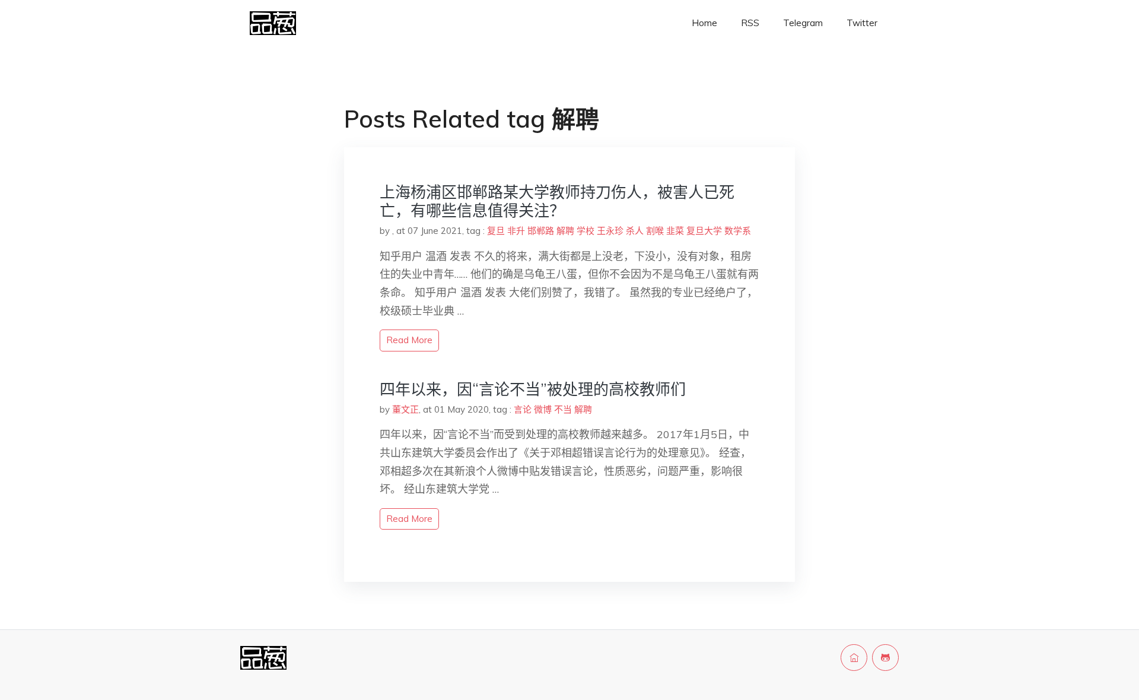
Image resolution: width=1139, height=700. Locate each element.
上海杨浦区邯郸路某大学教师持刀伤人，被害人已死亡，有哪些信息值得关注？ (557, 201)
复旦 (496, 230)
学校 (585, 230)
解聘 (565, 230)
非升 (516, 230)
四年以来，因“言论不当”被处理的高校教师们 (533, 389)
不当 (563, 409)
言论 (523, 409)
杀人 (635, 230)
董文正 (405, 409)
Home (704, 22)
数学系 (737, 230)
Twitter (862, 22)
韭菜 (675, 230)
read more (409, 340)
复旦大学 (704, 230)
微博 (543, 409)
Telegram (803, 22)
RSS (750, 22)
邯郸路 (540, 230)
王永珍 (610, 230)
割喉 (655, 230)
